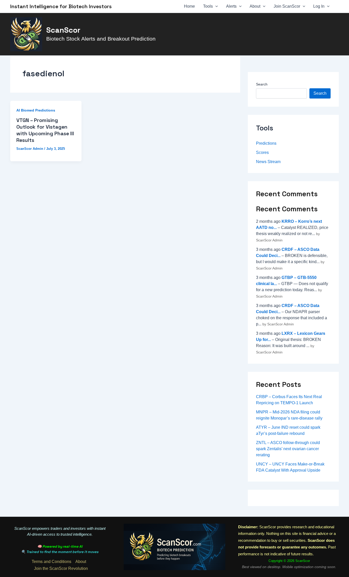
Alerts (231, 6)
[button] (215, 6)
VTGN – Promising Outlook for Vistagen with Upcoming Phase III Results (45, 130)
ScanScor (63, 30)
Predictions (266, 143)
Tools (208, 6)
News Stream (268, 161)
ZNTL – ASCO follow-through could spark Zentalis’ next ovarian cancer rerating (288, 448)
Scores (262, 152)
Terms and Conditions (51, 561)
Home (189, 6)
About (255, 6)
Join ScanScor (287, 6)
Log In (318, 6)
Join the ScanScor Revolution (61, 568)
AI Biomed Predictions (35, 110)
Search (261, 84)
